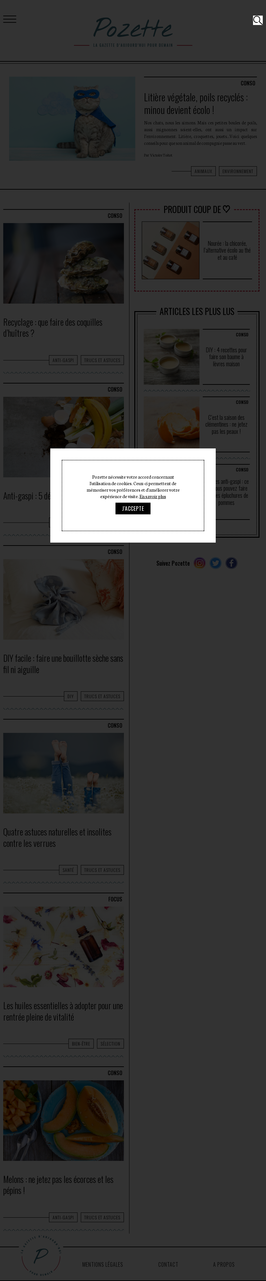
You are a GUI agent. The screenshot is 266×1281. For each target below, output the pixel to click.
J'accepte (133, 508)
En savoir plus (152, 496)
